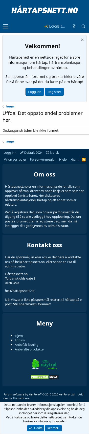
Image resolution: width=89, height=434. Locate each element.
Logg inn (34, 91)
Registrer (54, 91)
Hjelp (63, 159)
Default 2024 (33, 152)
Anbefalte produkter (30, 349)
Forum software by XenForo (39, 394)
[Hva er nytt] (74, 26)
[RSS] (84, 159)
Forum (20, 340)
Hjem (74, 159)
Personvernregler (43, 159)
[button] (5, 26)
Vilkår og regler (15, 159)
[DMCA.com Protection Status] (44, 378)
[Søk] (83, 26)
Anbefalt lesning (27, 344)
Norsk (54, 152)
